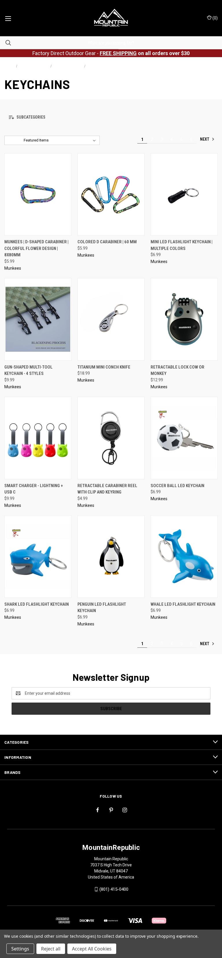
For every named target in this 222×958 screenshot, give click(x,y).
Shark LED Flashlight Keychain (36, 604)
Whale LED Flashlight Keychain (183, 604)
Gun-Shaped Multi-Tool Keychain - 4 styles (28, 370)
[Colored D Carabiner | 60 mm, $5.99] (111, 194)
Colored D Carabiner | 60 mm (107, 241)
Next (205, 139)
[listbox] (61, 140)
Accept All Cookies (92, 949)
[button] (111, 117)
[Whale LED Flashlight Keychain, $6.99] (184, 556)
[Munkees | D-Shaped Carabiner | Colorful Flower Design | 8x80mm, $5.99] (37, 194)
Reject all (50, 949)
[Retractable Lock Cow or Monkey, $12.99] (184, 319)
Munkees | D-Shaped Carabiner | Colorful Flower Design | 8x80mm (36, 248)
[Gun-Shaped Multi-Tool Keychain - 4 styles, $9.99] (37, 319)
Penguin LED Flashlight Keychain (101, 608)
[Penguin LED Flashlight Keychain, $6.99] (111, 556)
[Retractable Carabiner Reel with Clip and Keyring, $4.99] (111, 438)
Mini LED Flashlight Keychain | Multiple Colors (181, 245)
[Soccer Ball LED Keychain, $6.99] (184, 438)
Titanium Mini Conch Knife (103, 367)
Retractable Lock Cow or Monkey (177, 370)
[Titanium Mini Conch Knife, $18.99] (111, 319)
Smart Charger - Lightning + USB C (33, 489)
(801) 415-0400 (113, 889)
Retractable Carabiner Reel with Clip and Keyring (107, 489)
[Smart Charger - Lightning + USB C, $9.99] (37, 438)
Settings (20, 949)
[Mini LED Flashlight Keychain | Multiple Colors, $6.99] (184, 194)
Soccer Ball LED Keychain (177, 485)
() (215, 18)
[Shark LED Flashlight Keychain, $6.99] (37, 556)
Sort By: (14, 140)
